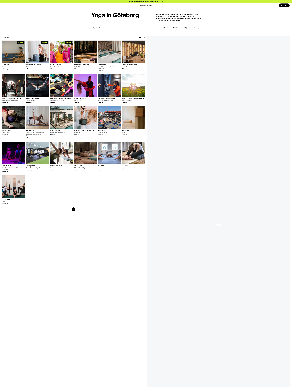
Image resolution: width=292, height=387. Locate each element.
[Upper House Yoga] (61, 158)
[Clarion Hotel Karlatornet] (133, 57)
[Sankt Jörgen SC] (61, 124)
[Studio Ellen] (133, 124)
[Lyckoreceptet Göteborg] (37, 57)
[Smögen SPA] (109, 124)
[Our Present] (37, 124)
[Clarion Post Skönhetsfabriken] (13, 90)
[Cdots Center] (109, 57)
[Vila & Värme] (85, 158)
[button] (4, 5)
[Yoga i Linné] (13, 191)
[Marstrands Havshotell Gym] (109, 90)
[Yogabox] (109, 158)
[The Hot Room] (13, 158)
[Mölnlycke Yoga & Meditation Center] (133, 90)
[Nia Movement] (13, 124)
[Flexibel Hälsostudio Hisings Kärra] (61, 90)
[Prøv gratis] (284, 5)
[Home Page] (146, 5)
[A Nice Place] (13, 57)
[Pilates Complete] (61, 57)
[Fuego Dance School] (85, 90)
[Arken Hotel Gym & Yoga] (85, 57)
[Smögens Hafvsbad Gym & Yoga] (85, 124)
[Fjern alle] (142, 39)
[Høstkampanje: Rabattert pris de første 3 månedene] (146, 1)
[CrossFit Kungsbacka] (37, 90)
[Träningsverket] (37, 158)
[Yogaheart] (133, 158)
